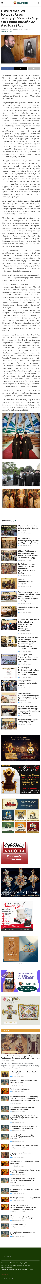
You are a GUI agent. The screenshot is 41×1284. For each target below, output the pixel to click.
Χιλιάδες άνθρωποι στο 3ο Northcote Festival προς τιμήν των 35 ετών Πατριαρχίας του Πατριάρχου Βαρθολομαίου (28, 625)
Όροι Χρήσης (24, 1263)
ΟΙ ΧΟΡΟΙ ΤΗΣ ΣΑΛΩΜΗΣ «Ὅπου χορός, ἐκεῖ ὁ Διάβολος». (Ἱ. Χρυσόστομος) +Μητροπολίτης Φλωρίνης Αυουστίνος (24, 1098)
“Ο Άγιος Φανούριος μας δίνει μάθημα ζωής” (28, 720)
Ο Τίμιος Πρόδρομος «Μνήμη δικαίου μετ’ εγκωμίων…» (26, 581)
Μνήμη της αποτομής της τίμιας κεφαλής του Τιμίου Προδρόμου (22, 1217)
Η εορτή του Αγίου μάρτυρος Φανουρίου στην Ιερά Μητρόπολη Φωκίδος (28, 540)
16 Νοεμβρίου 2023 (18, 1166)
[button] (14, 963)
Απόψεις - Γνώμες (7, 607)
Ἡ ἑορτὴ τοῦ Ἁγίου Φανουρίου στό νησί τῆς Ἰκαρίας (27, 683)
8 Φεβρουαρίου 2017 (18, 1112)
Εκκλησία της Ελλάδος (10, 29)
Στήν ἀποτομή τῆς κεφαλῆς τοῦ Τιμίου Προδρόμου (24, 1162)
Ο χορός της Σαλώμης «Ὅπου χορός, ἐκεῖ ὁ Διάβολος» (24, 1081)
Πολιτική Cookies (6, 1267)
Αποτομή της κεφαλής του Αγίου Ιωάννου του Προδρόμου (22, 1108)
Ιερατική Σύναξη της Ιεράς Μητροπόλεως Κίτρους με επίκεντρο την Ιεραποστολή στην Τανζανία (29, 709)
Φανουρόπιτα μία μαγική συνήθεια (28, 608)
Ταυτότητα (4, 1263)
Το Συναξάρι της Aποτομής (20, 1089)
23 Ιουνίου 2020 (16, 1103)
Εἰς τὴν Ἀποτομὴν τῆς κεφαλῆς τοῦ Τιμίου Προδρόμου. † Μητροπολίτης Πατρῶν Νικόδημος (27, 568)
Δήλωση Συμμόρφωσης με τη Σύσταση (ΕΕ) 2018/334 (17, 1269)
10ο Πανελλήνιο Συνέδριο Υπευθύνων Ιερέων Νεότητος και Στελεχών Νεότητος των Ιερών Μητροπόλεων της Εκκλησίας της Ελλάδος (28, 642)
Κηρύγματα (6, 579)
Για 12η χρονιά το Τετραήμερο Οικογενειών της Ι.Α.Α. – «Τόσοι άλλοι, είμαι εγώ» (28, 658)
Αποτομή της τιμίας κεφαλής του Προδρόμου (22, 1233)
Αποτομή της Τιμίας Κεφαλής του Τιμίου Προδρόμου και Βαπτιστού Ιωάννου (23, 1137)
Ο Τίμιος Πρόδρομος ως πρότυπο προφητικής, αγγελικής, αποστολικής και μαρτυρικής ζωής (28, 554)
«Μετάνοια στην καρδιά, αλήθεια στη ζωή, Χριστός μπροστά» (28, 528)
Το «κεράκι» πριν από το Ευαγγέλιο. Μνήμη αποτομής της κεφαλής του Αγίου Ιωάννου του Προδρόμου (23, 1207)
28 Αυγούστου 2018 (17, 1157)
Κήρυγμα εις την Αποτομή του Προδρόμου (21, 1154)
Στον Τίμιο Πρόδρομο (18, 1224)
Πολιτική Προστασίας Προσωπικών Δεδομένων (15, 1265)
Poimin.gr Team (7, 31)
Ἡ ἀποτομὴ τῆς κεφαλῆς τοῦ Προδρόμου (25, 1198)
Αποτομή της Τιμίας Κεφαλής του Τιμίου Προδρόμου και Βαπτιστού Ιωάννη (23, 1180)
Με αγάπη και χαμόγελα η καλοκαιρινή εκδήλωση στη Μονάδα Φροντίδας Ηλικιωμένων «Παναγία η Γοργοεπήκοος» (29, 596)
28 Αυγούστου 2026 (25, 575)
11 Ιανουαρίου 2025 (25, 29)
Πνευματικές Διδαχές (8, 564)
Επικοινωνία (14, 1263)
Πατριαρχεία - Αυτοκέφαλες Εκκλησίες (6, 593)
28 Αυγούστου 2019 (17, 1085)
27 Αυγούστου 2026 (25, 724)
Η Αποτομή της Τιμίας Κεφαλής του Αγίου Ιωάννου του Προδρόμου (23, 1127)
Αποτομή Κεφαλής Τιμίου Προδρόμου (24, 1145)
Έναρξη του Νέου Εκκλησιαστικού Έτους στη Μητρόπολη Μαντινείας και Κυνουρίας (29, 696)
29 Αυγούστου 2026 (25, 533)
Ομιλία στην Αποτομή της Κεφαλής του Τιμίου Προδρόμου (25, 1171)
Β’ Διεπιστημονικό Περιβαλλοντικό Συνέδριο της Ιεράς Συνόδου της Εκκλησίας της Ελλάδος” (28, 671)
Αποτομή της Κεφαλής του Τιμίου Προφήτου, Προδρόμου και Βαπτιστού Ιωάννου (24, 1118)
